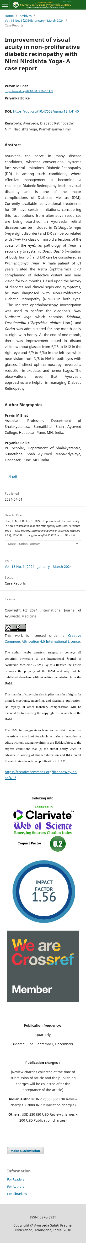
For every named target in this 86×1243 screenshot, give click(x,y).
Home (9, 16)
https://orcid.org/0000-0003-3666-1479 (29, 91)
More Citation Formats (24, 544)
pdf (14, 476)
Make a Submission (25, 1151)
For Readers (15, 1179)
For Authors (15, 1186)
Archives (26, 16)
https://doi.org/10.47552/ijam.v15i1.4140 (46, 111)
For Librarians (17, 1193)
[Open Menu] (5, 5)
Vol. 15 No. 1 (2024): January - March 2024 (34, 20)
